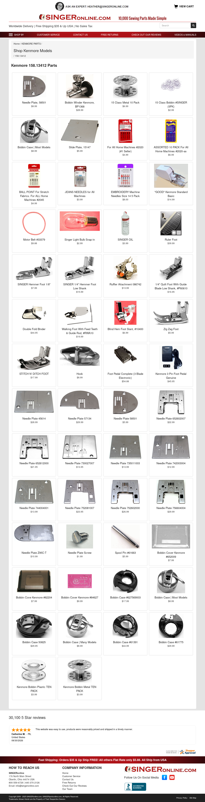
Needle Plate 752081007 (79, 508)
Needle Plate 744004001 (34, 508)
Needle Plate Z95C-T (34, 553)
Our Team (67, 788)
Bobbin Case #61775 (171, 642)
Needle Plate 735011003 (125, 463)
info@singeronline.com (27, 785)
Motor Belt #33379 (34, 239)
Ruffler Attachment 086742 (125, 284)
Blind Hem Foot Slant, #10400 (125, 329)
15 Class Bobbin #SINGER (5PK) (171, 104)
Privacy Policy (181, 797)
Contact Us (80, 34)
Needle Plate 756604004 (170, 508)
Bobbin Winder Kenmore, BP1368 (79, 104)
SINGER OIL (125, 239)
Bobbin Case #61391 (125, 642)
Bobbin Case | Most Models (34, 147)
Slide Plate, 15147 (79, 147)
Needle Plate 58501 (125, 418)
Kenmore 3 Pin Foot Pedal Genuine (171, 375)
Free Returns (109, 34)
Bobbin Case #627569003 (125, 597)
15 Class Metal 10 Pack (125, 102)
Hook (80, 374)
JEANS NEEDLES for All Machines (79, 194)
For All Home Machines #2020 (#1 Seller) (125, 149)
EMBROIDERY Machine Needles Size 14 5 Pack (125, 194)
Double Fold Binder (34, 329)
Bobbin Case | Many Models (79, 642)
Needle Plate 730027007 (79, 463)
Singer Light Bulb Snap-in (80, 239)
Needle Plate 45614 (34, 418)
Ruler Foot (171, 239)
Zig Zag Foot (171, 329)
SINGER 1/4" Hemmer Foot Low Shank (79, 286)
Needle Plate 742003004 (170, 463)
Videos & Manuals (185, 34)
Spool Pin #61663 (125, 553)
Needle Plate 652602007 (170, 418)
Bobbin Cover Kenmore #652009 (171, 554)
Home (17, 43)
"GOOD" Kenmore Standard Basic (171, 194)
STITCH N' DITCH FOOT (34, 374)
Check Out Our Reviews (146, 34)
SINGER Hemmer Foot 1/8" (34, 284)
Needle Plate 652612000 (34, 463)
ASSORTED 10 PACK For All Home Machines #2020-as (171, 149)
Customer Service (48, 34)
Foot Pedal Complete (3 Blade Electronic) (125, 375)
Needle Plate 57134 (79, 418)
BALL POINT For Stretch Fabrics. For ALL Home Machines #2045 (34, 196)
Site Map (192, 797)
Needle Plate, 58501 (34, 102)
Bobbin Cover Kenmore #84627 (79, 597)
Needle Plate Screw (79, 553)
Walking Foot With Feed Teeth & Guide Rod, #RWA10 (80, 331)
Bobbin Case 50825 (34, 642)
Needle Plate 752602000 (125, 508)
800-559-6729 (16, 782)
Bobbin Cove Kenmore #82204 (34, 597)
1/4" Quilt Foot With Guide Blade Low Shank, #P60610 (171, 286)
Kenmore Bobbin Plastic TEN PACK (34, 689)
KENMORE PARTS (31, 43)
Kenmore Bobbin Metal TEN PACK (79, 689)
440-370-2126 (32, 782)
